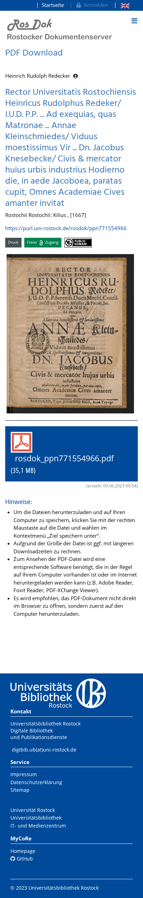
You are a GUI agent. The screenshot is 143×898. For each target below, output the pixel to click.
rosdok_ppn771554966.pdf (66, 464)
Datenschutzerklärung (36, 782)
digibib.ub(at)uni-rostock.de (44, 749)
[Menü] (134, 21)
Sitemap (20, 790)
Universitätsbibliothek (35, 817)
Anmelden (94, 4)
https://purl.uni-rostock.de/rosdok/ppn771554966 (66, 228)
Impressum (23, 774)
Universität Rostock (32, 810)
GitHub (24, 858)
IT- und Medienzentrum (38, 825)
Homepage (22, 851)
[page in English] (121, 5)
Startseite (53, 4)
